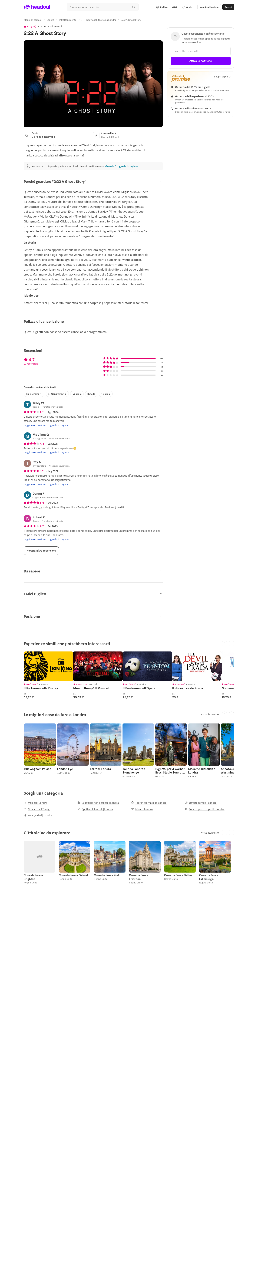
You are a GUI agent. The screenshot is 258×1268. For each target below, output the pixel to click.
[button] (40, 750)
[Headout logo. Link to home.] (37, 7)
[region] (48, 666)
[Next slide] (231, 714)
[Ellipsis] (81, 20)
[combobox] (102, 7)
